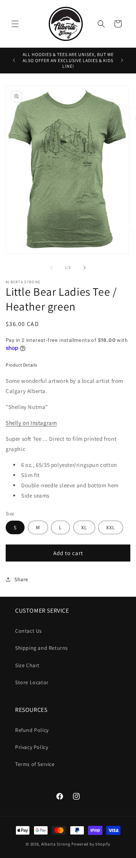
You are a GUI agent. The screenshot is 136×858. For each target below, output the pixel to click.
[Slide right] (84, 267)
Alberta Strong (56, 844)
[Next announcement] (122, 60)
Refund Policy (32, 730)
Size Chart (27, 665)
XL (84, 527)
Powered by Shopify (90, 844)
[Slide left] (51, 267)
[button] (15, 24)
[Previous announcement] (14, 60)
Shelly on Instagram (31, 422)
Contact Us (28, 630)
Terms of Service (35, 764)
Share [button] (21, 579)
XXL (110, 527)
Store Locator (32, 682)
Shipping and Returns (41, 647)
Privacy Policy (31, 747)
